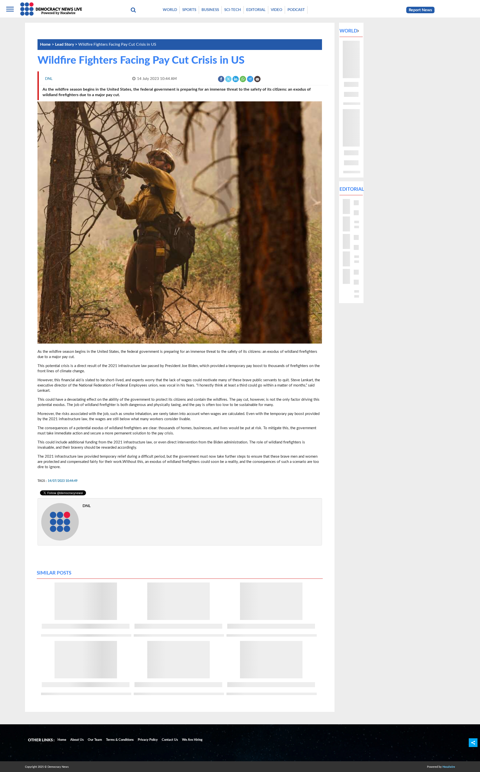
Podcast (296, 10)
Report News (420, 10)
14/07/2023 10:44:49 (63, 480)
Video (276, 10)
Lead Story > (66, 44)
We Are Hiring (192, 740)
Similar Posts (54, 573)
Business (210, 10)
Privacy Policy (148, 740)
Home (62, 740)
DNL (86, 506)
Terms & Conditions (120, 740)
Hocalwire (448, 767)
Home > (47, 44)
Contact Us (170, 740)
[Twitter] (229, 79)
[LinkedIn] (236, 79)
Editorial (256, 10)
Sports (189, 10)
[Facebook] (221, 79)
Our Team (95, 740)
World (170, 10)
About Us (77, 740)
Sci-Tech (232, 10)
